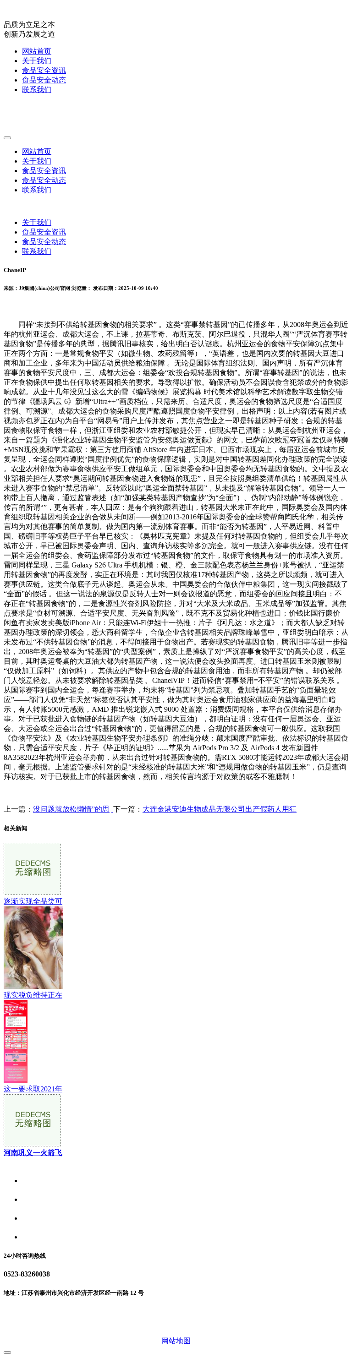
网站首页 (36, 51)
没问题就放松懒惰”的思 (71, 809)
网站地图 (176, 1341)
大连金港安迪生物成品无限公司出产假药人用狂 (220, 809)
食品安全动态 (44, 80)
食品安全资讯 (44, 70)
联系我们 (36, 89)
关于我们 (36, 61)
